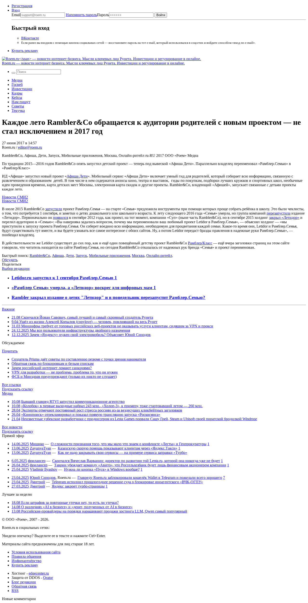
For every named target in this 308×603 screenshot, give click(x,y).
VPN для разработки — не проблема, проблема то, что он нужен (65, 372)
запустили (53, 209)
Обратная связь (24, 586)
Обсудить (10, 260)
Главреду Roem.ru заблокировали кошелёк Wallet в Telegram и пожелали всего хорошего (149, 478)
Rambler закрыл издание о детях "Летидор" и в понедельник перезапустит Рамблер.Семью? (108, 297)
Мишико (37, 444)
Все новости (12, 427)
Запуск (81, 256)
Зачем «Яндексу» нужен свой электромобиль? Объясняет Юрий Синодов (81, 335)
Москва (138, 256)
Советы (18, 106)
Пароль (87, 15)
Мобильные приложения (109, 256)
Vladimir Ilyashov (43, 469)
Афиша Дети (77, 176)
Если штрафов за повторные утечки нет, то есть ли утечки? (65, 503)
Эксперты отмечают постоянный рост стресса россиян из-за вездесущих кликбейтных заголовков (101, 410)
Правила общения (26, 556)
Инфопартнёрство (26, 561)
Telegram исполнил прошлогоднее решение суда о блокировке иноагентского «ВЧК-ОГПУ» (127, 482)
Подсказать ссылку (17, 389)
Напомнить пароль (81, 15)
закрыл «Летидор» (284, 218)
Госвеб (17, 85)
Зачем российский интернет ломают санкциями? (52, 368)
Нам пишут (21, 102)
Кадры (17, 93)
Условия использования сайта (36, 552)
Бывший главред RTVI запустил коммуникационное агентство (73, 402)
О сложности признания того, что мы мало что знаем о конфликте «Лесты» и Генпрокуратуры (128, 444)
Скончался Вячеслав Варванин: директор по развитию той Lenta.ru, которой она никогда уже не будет (136, 461)
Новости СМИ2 (15, 197)
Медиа (17, 80)
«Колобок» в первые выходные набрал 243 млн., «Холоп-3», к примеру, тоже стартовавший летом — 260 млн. (112, 406)
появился (60, 218)
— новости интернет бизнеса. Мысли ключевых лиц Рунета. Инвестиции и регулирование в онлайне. (93, 63)
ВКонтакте (30, 38)
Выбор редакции (16, 269)
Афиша (58, 256)
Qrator (48, 578)
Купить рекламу (25, 51)
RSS (15, 591)
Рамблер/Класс (200, 243)
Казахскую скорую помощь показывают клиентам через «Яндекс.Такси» (117, 448)
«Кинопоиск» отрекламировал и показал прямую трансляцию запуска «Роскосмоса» (90, 415)
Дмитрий (37, 482)
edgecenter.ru (39, 573)
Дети (70, 256)
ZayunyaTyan (40, 448)
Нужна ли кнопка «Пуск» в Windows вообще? (102, 469)
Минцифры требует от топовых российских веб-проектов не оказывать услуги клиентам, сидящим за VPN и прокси (112, 326)
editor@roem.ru (30, 147)
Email (16, 15)
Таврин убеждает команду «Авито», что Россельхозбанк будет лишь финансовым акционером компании (140, 465)
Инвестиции (22, 89)
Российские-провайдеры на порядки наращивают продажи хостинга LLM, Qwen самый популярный (99, 511)
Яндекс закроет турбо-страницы (78, 486)
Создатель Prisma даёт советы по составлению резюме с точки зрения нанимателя (79, 359)
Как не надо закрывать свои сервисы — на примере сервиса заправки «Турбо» (122, 453)
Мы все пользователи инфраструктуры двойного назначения (71, 330)
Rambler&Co (40, 256)
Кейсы (17, 97)
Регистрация (22, 6)
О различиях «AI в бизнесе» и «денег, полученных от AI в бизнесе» (72, 507)
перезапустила (278, 213)
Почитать (10, 351)
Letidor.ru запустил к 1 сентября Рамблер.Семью (63, 277)
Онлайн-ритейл (159, 256)
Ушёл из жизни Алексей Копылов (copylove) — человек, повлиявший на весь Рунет (84, 322)
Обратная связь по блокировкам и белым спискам (53, 364)
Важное (8, 309)
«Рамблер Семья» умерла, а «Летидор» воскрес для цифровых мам (83, 287)
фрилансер (36, 461)
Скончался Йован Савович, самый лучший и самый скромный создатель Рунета (82, 317)
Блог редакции (24, 582)
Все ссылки (11, 385)
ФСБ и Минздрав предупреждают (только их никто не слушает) (64, 376)
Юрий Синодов (43, 478)
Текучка (18, 110)
